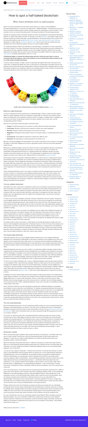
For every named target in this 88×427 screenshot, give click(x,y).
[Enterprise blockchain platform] (10, 3)
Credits (40, 40)
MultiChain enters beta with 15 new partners (77, 103)
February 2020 (74, 201)
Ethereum (57, 40)
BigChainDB (26, 40)
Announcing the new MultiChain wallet (75, 130)
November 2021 (74, 197)
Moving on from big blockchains (75, 153)
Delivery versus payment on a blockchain (76, 173)
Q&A (38, 3)
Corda (35, 40)
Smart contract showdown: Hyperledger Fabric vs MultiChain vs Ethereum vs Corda (77, 58)
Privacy (20, 420)
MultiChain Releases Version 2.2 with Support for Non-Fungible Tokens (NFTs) (76, 22)
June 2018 (72, 213)
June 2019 (72, 207)
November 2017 (74, 220)
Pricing (55, 3)
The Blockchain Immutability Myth (74, 96)
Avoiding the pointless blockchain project (75, 156)
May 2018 (72, 215)
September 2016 (74, 242)
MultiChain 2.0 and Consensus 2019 (75, 49)
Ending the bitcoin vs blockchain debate (75, 177)
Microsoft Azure (53, 309)
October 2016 (73, 240)
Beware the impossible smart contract (76, 141)
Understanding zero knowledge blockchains (76, 118)
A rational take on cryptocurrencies (74, 88)
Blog (43, 3)
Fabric (52, 40)
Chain (31, 40)
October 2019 (73, 203)
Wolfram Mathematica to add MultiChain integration (77, 107)
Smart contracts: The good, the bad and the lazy (77, 164)
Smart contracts (74, 191)
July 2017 (72, 224)
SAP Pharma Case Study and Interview (76, 36)
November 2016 (74, 238)
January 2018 (73, 218)
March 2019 (73, 209)
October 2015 (73, 259)
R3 (31, 54)
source (51, 107)
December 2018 (74, 211)
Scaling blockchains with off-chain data (76, 64)
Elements (44, 40)
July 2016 (72, 244)
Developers (31, 3)
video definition (8, 54)
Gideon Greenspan (26, 10)
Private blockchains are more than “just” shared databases (76, 169)
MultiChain (45, 36)
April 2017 (72, 230)
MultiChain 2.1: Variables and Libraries (76, 28)
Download (22, 3)
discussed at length (50, 155)
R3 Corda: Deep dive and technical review (76, 67)
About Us (8, 420)
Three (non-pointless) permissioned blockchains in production (77, 76)
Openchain (33, 42)
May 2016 (72, 249)
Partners (61, 3)
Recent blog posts (74, 269)
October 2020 (73, 199)
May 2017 (72, 228)
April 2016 (72, 251)
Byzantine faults (23, 270)
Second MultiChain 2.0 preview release (76, 71)
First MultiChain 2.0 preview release (75, 80)
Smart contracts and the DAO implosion (76, 134)
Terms (14, 420)
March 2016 (73, 253)
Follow (35, 420)
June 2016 (72, 247)
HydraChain (24, 42)
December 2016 (74, 236)
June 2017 (72, 226)
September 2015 (74, 261)
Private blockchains (38, 10)
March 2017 (73, 232)
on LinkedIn (22, 407)
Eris (49, 40)
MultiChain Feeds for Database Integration (75, 32)
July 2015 (72, 263)
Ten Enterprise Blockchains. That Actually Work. (77, 44)
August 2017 (73, 222)
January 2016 (73, 255)
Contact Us (26, 420)
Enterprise (48, 3)
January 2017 (73, 234)
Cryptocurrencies (74, 184)
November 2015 (74, 257)
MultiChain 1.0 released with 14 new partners (76, 84)
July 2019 (72, 205)
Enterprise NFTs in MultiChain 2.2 (75, 17)
